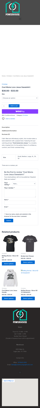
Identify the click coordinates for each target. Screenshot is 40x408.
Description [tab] (6, 127)
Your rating (7, 184)
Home (3, 76)
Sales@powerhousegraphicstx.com (22, 364)
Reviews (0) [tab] (6, 134)
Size (3, 94)
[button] (20, 18)
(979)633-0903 (22, 362)
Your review (9, 188)
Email (6, 207)
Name (6, 199)
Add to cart (14, 106)
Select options (8, 264)
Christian (9, 76)
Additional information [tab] (9, 131)
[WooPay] (20, 111)
